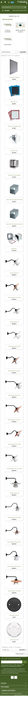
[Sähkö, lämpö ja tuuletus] (20, 25)
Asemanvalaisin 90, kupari (14, 591)
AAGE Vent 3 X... (14, 101)
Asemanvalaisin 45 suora (14, 395)
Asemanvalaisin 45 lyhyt (14, 346)
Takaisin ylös (20, 654)
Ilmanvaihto (7, 44)
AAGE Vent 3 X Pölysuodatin (14, 126)
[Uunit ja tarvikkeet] (7, 25)
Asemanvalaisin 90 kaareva (14, 517)
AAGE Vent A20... (14, 150)
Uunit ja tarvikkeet (7, 31)
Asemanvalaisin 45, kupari (14, 444)
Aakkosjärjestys (9, 52)
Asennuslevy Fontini (14, 615)
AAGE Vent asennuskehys (14, 175)
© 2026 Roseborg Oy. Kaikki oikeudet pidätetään (11, 693)
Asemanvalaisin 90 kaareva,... (14, 542)
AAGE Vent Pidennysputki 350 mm (14, 224)
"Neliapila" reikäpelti (14, 77)
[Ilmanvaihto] (7, 39)
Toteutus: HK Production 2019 (20, 695)
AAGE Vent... (14, 248)
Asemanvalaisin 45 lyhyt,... (14, 370)
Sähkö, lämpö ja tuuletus (20, 31)
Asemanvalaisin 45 (14, 322)
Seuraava (22, 650)
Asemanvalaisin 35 (14, 273)
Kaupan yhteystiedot (8, 690)
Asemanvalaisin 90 (14, 493)
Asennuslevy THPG (14, 639)
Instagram (15, 677)
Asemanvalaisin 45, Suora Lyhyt (14, 468)
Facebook (12, 677)
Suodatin (23, 52)
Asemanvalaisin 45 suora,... (14, 419)
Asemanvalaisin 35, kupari (14, 297)
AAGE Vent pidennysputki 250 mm (14, 199)
